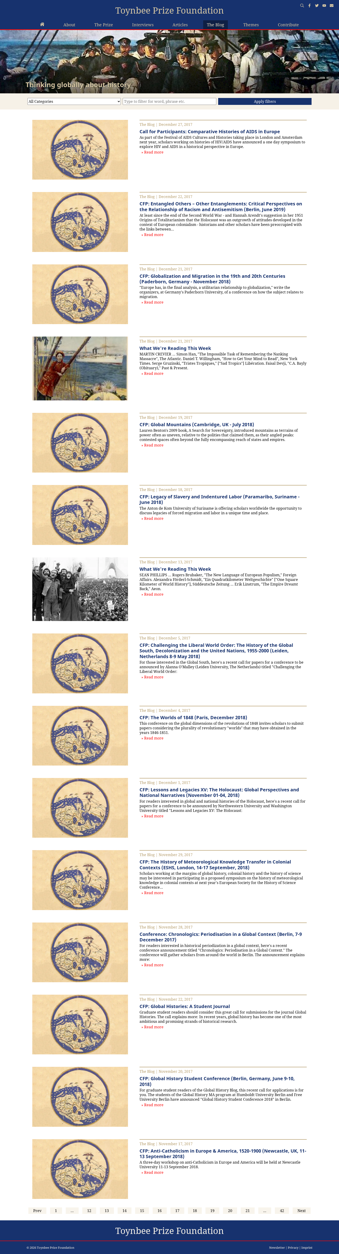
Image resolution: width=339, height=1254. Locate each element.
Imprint (306, 1247)
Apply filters (265, 101)
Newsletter (277, 1247)
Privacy (293, 1247)
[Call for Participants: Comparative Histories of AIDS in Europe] (80, 178)
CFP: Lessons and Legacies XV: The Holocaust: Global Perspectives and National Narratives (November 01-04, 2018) (219, 792)
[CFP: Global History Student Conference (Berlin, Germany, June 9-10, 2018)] (80, 1125)
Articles (180, 24)
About (69, 24)
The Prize (103, 24)
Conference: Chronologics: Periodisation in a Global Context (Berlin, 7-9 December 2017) (221, 937)
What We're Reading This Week (175, 348)
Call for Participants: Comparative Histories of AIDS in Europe (210, 131)
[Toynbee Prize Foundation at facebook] (309, 6)
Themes (251, 24)
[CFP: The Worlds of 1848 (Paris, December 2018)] (80, 764)
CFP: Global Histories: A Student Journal (185, 1006)
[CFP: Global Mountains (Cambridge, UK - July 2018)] (80, 471)
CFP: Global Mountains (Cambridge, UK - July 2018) (197, 424)
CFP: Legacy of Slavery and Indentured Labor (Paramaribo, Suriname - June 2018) (220, 499)
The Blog (215, 24)
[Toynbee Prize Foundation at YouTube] (324, 6)
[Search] (302, 6)
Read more (154, 152)
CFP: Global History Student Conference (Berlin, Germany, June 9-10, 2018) (217, 1081)
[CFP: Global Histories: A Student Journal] (80, 1053)
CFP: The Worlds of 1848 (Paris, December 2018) (193, 717)
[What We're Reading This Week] (80, 399)
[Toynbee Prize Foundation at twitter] (317, 6)
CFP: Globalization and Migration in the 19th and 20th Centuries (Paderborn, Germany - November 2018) (212, 279)
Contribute (288, 24)
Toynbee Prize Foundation (169, 10)
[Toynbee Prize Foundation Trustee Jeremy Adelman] (42, 24)
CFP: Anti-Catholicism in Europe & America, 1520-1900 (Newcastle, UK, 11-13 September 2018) (223, 1153)
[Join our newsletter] (331, 6)
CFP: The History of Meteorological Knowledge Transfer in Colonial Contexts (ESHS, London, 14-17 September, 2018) (215, 864)
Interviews (143, 24)
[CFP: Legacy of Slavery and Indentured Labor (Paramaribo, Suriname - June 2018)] (80, 543)
